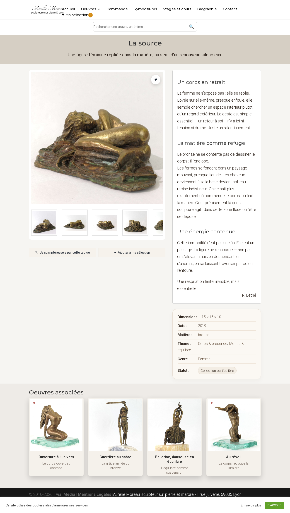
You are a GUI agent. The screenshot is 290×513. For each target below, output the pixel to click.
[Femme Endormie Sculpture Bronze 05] (135, 223)
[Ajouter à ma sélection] (155, 79)
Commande (117, 9)
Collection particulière (217, 371)
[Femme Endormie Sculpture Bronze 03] (75, 223)
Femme (204, 359)
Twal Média (64, 494)
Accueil (68, 9)
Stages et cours (177, 9)
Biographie (207, 9)
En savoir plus (251, 505)
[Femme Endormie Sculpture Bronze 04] (105, 223)
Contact (230, 9)
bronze (203, 335)
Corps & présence (212, 343)
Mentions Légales (94, 494)
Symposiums (145, 9)
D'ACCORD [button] (275, 505)
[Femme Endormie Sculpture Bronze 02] (44, 223)
